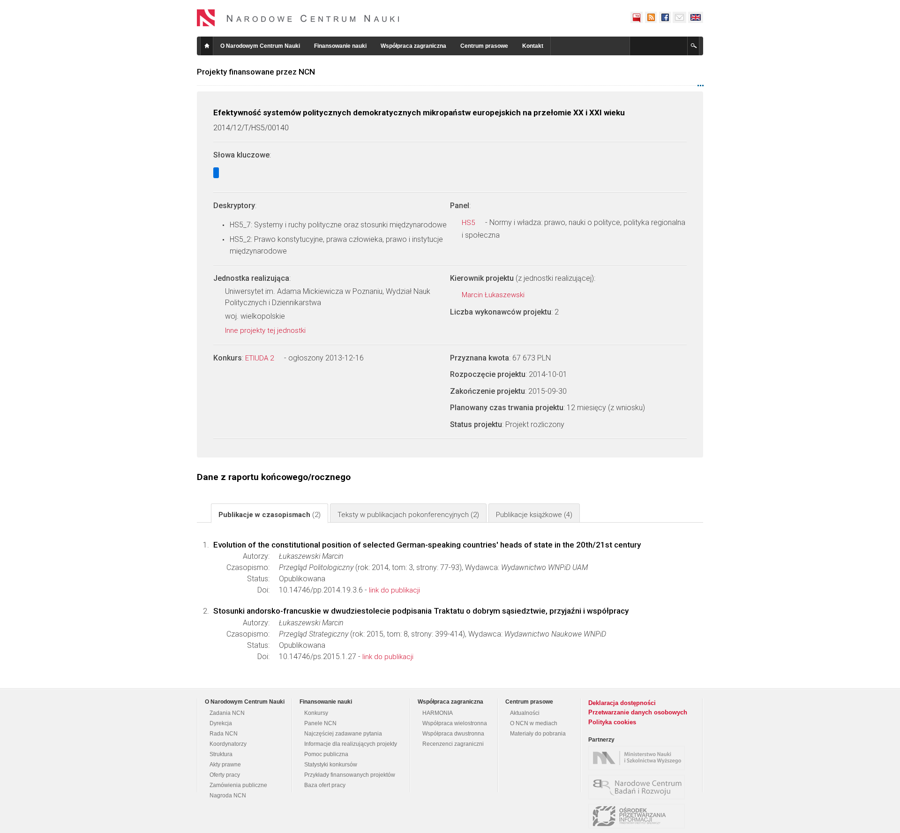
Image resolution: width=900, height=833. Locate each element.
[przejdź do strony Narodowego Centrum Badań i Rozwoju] (639, 787)
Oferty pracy (225, 775)
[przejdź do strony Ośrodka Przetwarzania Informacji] (639, 816)
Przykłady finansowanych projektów (349, 775)
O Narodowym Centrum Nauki (260, 46)
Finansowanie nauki (340, 46)
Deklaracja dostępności (622, 702)
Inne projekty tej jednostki (266, 330)
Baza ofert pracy (324, 785)
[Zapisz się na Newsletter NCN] (679, 17)
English (695, 17)
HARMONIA (437, 713)
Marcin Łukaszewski (494, 295)
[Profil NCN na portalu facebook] (665, 17)
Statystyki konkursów (330, 764)
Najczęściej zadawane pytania (343, 733)
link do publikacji (394, 590)
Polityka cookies (612, 722)
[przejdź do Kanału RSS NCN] (651, 17)
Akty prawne (225, 764)
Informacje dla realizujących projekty (350, 744)
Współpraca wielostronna (454, 723)
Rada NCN (224, 733)
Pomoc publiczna (326, 754)
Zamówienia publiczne (238, 785)
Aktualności (525, 713)
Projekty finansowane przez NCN (256, 71)
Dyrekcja (221, 723)
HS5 (469, 222)
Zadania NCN (227, 713)
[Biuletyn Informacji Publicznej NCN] (636, 17)
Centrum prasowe (484, 46)
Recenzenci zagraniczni (453, 744)
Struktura (221, 754)
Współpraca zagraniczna (413, 46)
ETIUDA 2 (260, 358)
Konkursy (316, 713)
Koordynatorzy (228, 744)
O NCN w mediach (533, 723)
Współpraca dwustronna (453, 733)
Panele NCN (320, 723)
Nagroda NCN (228, 795)
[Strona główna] (298, 17)
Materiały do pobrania (538, 733)
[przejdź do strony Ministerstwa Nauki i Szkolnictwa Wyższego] (639, 758)
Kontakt (532, 46)
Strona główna (206, 46)
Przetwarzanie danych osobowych (637, 712)
